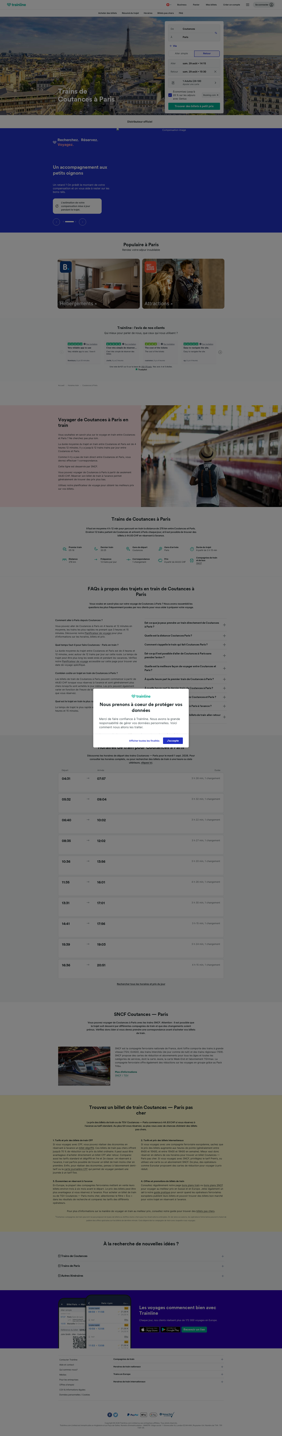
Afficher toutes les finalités (144, 740)
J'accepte (173, 740)
